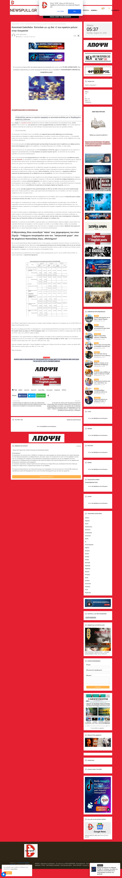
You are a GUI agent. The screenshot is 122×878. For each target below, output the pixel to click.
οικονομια (49, 390)
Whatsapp (42, 395)
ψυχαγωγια (88, 592)
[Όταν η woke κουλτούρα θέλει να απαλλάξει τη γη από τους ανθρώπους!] (89, 346)
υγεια (86, 589)
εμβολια (87, 547)
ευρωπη (26, 390)
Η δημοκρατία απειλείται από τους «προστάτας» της (102, 381)
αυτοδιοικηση (88, 532)
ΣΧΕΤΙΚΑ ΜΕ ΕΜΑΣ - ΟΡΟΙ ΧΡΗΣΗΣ (70, 865)
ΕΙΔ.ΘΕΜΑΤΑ (115, 10)
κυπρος (87, 559)
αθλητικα (87, 520)
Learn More (14, 869)
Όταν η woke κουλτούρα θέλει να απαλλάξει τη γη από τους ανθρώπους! (102, 346)
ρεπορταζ (87, 574)
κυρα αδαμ (41, 390)
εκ (85, 541)
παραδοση (87, 568)
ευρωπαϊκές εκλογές (26, 122)
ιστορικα (87, 556)
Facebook (23, 395)
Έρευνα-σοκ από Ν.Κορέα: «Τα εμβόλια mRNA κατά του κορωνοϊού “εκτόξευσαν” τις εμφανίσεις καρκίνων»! (98, 143)
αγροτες (87, 517)
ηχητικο (87, 553)
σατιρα (86, 577)
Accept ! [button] (7, 873)
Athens (90, 25)
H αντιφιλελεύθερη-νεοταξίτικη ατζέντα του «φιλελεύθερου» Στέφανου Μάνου (101, 393)
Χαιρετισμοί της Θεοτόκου (47, 863)
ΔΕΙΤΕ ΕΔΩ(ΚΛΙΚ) (91, 617)
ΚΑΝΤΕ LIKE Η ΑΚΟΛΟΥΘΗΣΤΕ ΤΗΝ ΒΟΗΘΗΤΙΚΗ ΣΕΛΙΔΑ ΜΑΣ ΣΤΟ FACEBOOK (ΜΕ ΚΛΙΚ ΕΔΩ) (46, 359)
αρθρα (20, 390)
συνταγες (87, 580)
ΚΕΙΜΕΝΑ (94, 10)
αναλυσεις (87, 529)
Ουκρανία (19, 159)
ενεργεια (87, 550)
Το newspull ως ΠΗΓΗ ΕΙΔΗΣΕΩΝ (65, 863)
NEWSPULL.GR (23, 10)
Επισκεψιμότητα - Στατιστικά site (85, 863)
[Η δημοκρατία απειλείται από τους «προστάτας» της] (89, 382)
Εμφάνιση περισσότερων (74, 419)
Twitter (33, 395)
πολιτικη (87, 571)
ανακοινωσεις (88, 526)
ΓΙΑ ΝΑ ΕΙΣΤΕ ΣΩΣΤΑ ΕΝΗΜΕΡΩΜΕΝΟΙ (46, 361)
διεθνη (86, 538)
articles (22, 24)
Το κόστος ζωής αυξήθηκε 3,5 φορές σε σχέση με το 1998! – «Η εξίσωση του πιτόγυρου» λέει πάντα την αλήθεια (102, 374)
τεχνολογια (88, 583)
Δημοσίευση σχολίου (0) (46, 477)
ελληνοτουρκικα (89, 544)
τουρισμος (87, 586)
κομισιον (33, 390)
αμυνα (86, 523)
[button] (109, 8)
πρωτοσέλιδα (95, 728)
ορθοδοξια (87, 565)
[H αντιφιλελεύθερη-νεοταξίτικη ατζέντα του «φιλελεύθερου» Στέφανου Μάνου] (89, 391)
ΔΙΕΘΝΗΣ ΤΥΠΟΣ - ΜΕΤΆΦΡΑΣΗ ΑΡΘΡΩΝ (47, 865)
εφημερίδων (101, 728)
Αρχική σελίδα (15, 24)
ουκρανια (57, 390)
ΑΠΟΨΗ (37, 863)
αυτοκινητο (88, 535)
